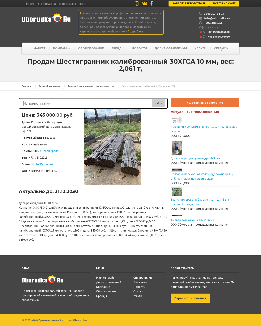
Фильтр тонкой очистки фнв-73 (192, 220)
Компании (103, 287)
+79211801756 (213, 23)
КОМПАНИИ (62, 48)
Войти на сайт (224, 3)
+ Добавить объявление (205, 102)
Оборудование (106, 291)
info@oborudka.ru (217, 18)
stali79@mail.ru (42, 164)
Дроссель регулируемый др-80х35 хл (195, 158)
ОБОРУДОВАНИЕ (91, 48)
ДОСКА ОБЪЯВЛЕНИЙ (171, 48)
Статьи (138, 291)
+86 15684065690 (218, 32)
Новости (139, 287)
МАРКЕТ (39, 48)
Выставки (140, 282)
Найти (158, 103)
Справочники (142, 277)
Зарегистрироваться (188, 3)
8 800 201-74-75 (214, 13)
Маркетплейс (105, 277)
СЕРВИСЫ (221, 48)
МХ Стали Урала (47, 151)
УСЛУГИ (200, 48)
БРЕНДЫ (117, 48)
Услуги (137, 296)
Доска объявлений (108, 282)
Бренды (101, 296)
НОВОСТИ (139, 48)
